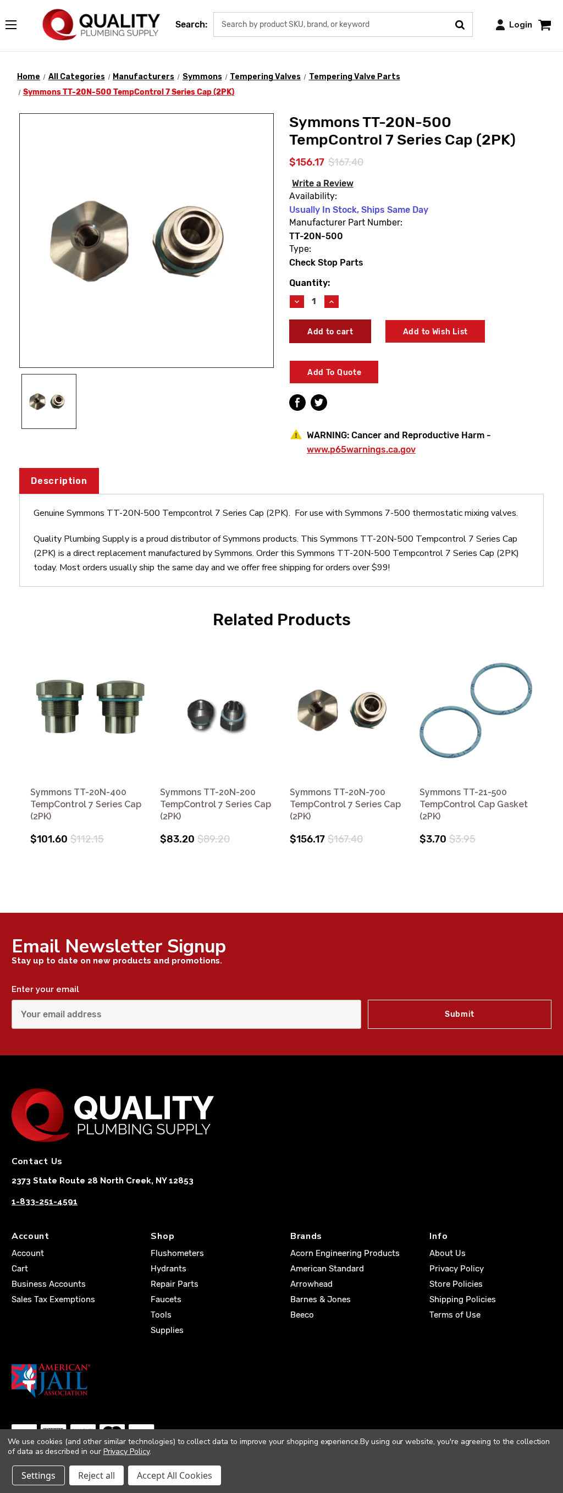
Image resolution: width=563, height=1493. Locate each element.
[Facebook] (297, 402)
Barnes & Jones (320, 1299)
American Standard (327, 1269)
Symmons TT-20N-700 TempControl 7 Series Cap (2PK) (345, 804)
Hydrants (168, 1269)
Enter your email (45, 989)
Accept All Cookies (174, 1475)
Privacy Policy (456, 1269)
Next (541, 730)
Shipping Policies (462, 1299)
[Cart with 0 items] (544, 24)
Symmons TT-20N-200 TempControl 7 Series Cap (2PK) (215, 804)
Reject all (96, 1475)
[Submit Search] (463, 24)
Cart (20, 1269)
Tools (161, 1315)
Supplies (167, 1330)
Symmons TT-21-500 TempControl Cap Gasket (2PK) (474, 804)
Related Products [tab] (282, 620)
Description (59, 481)
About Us (447, 1253)
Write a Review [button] (323, 183)
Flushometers (177, 1253)
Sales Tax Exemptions (53, 1299)
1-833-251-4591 (45, 1201)
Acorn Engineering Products (345, 1253)
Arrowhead (311, 1284)
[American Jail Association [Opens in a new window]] (281, 1380)
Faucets (166, 1299)
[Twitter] (319, 402)
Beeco (302, 1315)
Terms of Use (455, 1315)
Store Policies (456, 1284)
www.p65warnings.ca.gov (361, 449)
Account (28, 1253)
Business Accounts (49, 1284)
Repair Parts (174, 1284)
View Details (88, 710)
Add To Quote (334, 372)
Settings (38, 1475)
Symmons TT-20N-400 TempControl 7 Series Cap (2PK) (85, 804)
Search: (191, 24)
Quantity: (309, 283)
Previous (21, 730)
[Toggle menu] (16, 23)
